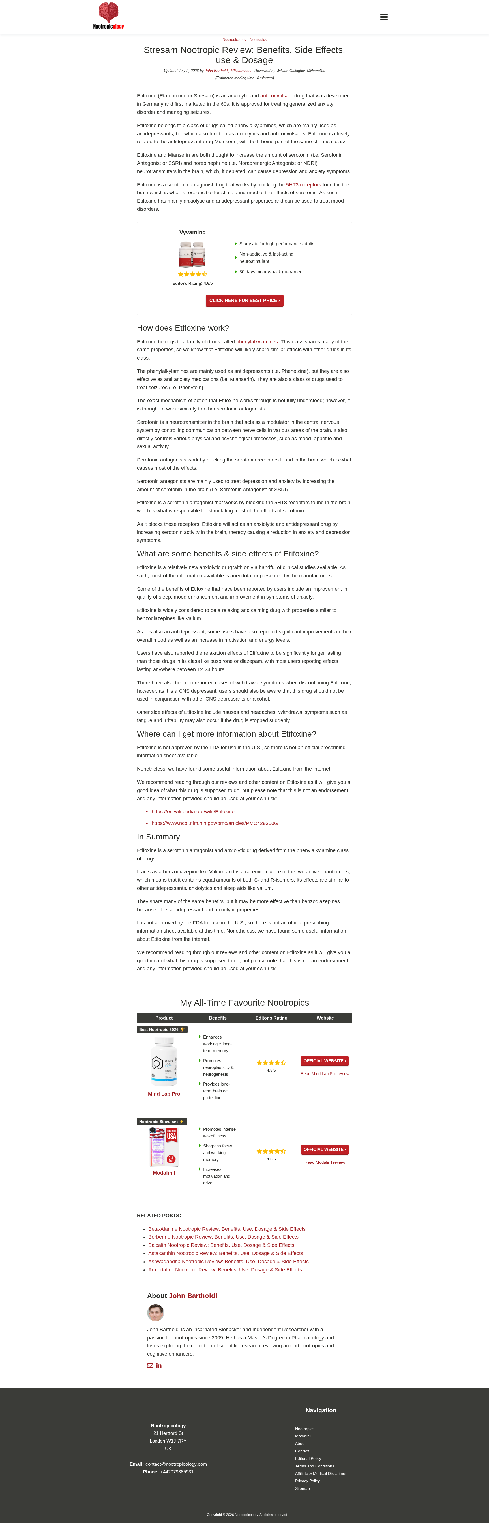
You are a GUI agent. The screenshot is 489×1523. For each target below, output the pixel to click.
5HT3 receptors (303, 185)
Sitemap (302, 1488)
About (300, 1443)
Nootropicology (234, 40)
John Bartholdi (193, 1295)
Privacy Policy (307, 1481)
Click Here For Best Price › (244, 300)
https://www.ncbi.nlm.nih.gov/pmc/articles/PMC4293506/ (215, 823)
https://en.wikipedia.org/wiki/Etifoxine (193, 811)
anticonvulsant (276, 96)
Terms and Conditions (314, 1466)
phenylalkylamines (257, 341)
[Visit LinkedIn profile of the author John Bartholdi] (159, 1365)
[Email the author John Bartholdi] (150, 1365)
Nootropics (258, 40)
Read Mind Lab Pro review (325, 1073)
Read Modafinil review (324, 1162)
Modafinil (303, 1436)
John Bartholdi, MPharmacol (228, 71)
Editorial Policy (308, 1458)
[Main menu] (384, 17)
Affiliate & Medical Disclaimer (321, 1473)
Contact (302, 1451)
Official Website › (325, 1060)
